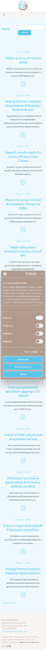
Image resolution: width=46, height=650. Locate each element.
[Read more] (23, 83)
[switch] (39, 326)
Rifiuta (23, 374)
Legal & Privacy (24, 642)
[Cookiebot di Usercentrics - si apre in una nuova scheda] (27, 274)
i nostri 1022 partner (17, 287)
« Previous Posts (9, 603)
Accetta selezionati (23, 367)
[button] (23, 14)
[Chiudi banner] (42, 274)
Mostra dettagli (31, 352)
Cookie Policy (34, 642)
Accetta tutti (23, 359)
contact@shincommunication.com (14, 631)
